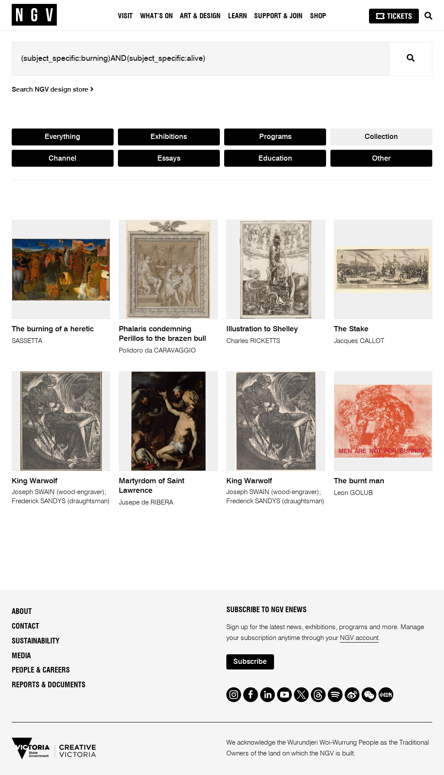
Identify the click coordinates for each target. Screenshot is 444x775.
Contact (25, 626)
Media (21, 656)
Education (275, 158)
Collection (381, 137)
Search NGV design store (51, 89)
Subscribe (250, 662)
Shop (318, 16)
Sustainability (35, 641)
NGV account (359, 638)
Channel (62, 158)
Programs (275, 137)
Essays (168, 158)
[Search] (428, 16)
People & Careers (41, 670)
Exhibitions (168, 137)
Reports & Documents (48, 685)
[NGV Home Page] (34, 15)
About (22, 611)
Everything (62, 137)
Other (381, 158)
